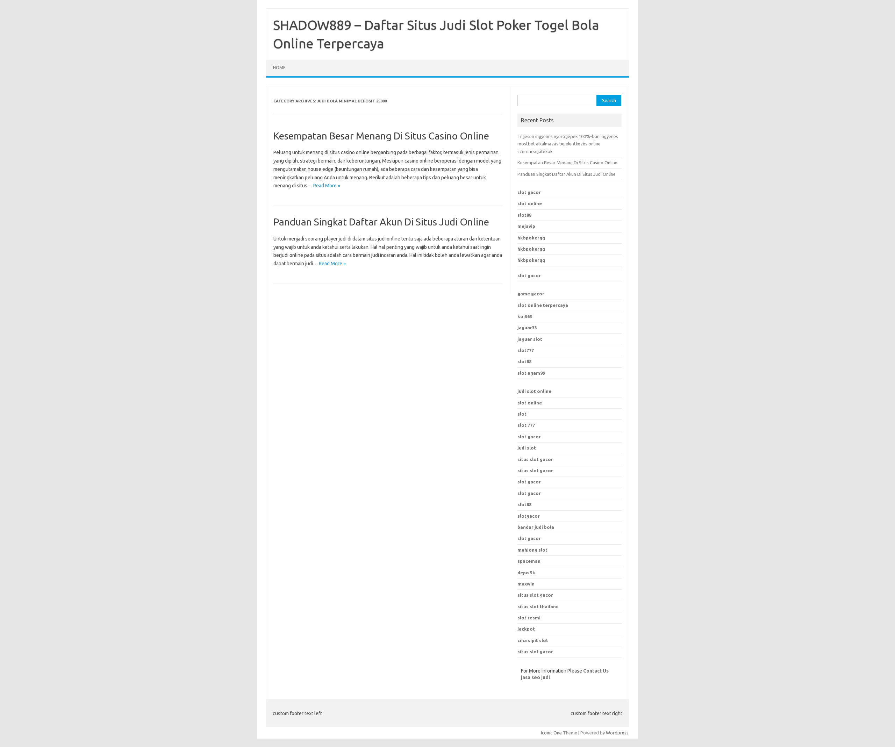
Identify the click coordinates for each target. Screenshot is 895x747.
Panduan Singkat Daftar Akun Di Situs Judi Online (381, 221)
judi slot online (534, 391)
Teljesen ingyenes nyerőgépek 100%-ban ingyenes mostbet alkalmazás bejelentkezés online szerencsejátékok (567, 144)
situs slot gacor (535, 459)
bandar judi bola (535, 527)
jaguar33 (527, 327)
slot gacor (529, 192)
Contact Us (596, 671)
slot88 (524, 215)
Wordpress (617, 732)
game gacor (530, 293)
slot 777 (526, 425)
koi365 (524, 316)
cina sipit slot (532, 640)
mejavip (526, 226)
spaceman (528, 561)
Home (279, 67)
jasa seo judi (535, 677)
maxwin (526, 583)
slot (522, 413)
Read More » (326, 185)
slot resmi (528, 617)
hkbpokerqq (531, 237)
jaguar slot (529, 339)
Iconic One (551, 732)
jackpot (526, 628)
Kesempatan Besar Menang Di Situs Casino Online (381, 135)
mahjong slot (532, 549)
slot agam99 (531, 373)
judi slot (526, 447)
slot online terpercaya (542, 305)
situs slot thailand (538, 606)
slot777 (525, 350)
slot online (529, 203)
